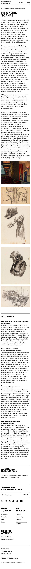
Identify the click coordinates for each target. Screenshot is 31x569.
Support (18, 514)
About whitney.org (6, 553)
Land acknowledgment (7, 539)
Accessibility (4, 514)
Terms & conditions (6, 551)
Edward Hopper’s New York (17, 8)
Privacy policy (5, 548)
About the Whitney (6, 536)
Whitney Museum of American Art (6, 2)
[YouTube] (21, 501)
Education (6, 8)
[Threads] (6, 501)
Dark (4, 558)
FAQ (2, 519)
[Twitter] (17, 501)
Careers (18, 519)
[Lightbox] (15, 172)
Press (3, 522)
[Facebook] (10, 501)
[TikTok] (13, 501)
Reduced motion (13, 558)
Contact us (4, 517)
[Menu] (28, 2)
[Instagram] (2, 501)
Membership (19, 517)
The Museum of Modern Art (9, 475)
